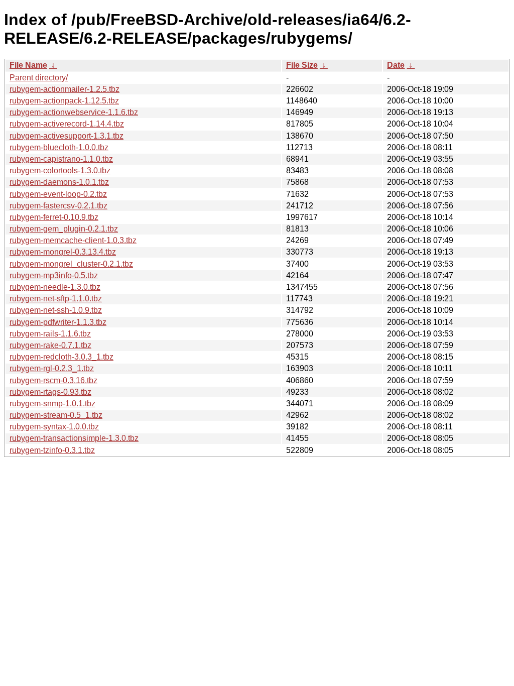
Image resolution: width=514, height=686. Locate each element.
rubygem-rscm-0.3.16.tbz (53, 380)
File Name (28, 65)
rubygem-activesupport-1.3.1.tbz (66, 136)
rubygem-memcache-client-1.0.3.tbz (73, 240)
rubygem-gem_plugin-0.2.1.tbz (64, 228)
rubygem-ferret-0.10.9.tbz (54, 217)
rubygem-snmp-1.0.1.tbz (52, 403)
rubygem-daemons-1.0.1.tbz (59, 182)
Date (396, 65)
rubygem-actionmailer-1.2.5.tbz (64, 89)
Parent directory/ (39, 77)
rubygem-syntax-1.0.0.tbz (54, 426)
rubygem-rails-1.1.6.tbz (50, 333)
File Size (302, 65)
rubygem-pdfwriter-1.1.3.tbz (58, 322)
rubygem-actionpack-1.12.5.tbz (64, 100)
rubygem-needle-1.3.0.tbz (55, 287)
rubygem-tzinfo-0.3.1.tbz (52, 450)
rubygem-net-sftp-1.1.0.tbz (56, 298)
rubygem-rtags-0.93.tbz (50, 392)
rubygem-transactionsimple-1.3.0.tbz (74, 438)
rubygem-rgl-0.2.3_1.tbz (52, 368)
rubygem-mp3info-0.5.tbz (54, 275)
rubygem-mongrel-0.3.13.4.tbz (63, 252)
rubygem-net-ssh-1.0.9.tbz (56, 310)
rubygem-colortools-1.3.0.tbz (60, 170)
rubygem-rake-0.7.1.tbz (50, 345)
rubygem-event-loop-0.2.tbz (58, 194)
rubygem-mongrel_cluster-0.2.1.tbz (71, 264)
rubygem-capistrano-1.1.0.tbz (61, 159)
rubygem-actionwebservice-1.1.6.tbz (74, 112)
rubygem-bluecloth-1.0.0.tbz (59, 147)
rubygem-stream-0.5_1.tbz (56, 415)
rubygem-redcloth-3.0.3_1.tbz (61, 357)
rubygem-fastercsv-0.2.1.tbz (58, 205)
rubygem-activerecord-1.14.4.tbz (67, 124)
